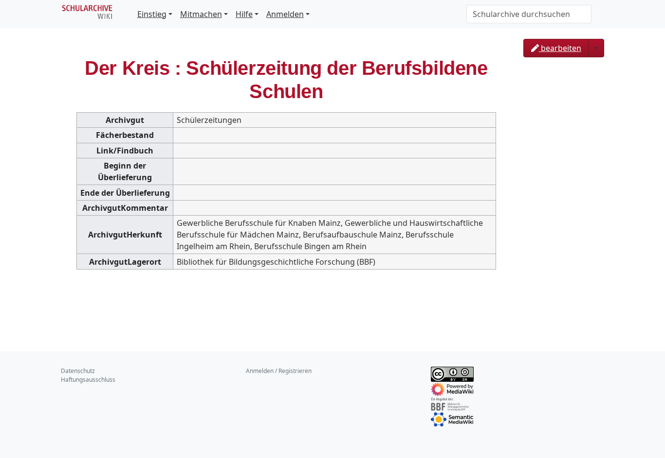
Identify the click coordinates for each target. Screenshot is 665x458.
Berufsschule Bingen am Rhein (310, 246)
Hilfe (244, 14)
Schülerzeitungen (209, 120)
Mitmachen (201, 14)
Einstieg (151, 14)
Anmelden (285, 14)
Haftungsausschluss (88, 379)
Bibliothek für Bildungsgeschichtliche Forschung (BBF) (276, 261)
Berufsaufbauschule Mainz (352, 234)
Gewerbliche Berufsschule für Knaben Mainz (259, 223)
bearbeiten (560, 48)
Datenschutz (78, 371)
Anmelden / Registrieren (279, 371)
